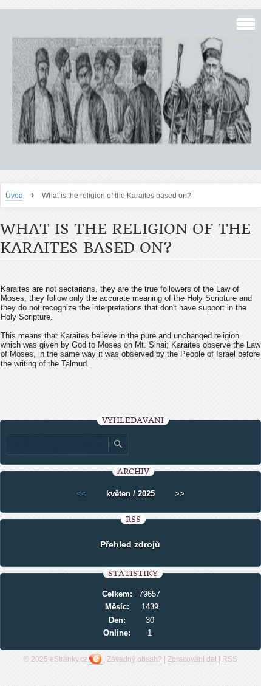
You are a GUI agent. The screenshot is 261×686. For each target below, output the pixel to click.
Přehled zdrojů (130, 544)
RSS (229, 659)
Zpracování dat (192, 659)
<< (81, 493)
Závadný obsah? (134, 659)
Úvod (14, 195)
